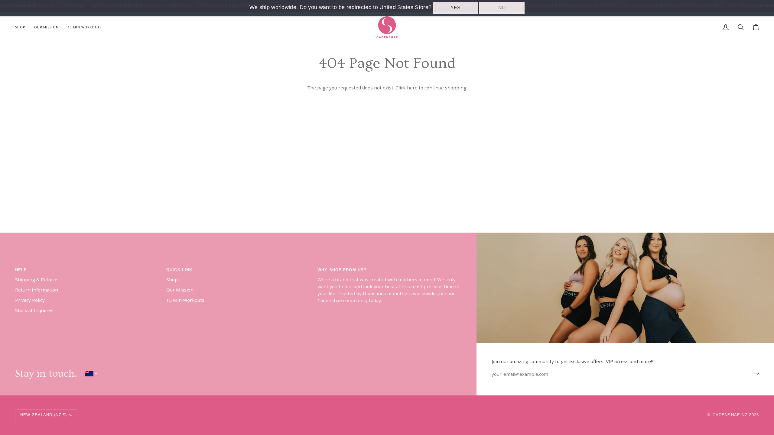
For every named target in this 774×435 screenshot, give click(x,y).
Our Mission (180, 290)
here (412, 88)
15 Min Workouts (185, 300)
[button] (22, 27)
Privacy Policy (30, 300)
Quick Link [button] (179, 270)
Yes (455, 7)
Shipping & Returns (37, 279)
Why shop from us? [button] (341, 270)
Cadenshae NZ (730, 415)
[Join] (754, 373)
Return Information (36, 290)
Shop (172, 279)
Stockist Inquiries (34, 310)
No (502, 7)
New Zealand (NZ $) (43, 415)
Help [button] (21, 270)
